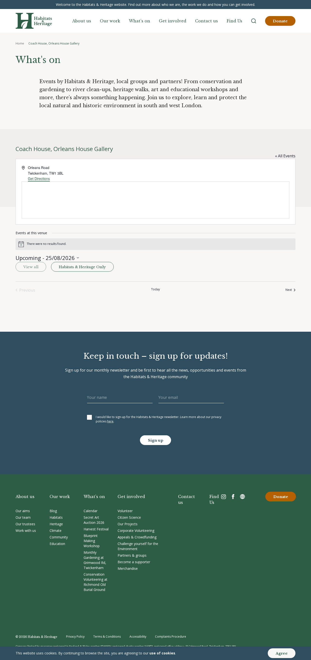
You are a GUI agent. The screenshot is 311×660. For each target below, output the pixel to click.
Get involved (172, 20)
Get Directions (39, 178)
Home (20, 43)
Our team (23, 517)
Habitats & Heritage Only (82, 267)
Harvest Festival (96, 529)
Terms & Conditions (107, 636)
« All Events (285, 156)
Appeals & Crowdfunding (137, 537)
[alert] (155, 244)
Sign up (155, 440)
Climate (55, 530)
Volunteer (125, 510)
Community (59, 537)
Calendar (90, 510)
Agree (282, 653)
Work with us (26, 530)
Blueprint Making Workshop (92, 540)
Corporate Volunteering (136, 530)
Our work (110, 20)
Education (57, 543)
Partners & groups (132, 555)
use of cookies (162, 653)
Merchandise (128, 568)
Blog (53, 510)
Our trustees (25, 524)
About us (81, 20)
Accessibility (138, 636)
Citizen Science (129, 517)
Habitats (56, 517)
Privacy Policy (75, 636)
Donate (280, 21)
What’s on (139, 20)
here (110, 421)
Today (155, 289)
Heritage (56, 524)
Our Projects (128, 524)
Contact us (206, 20)
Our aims (23, 510)
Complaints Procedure (170, 636)
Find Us (234, 20)
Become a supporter (134, 562)
